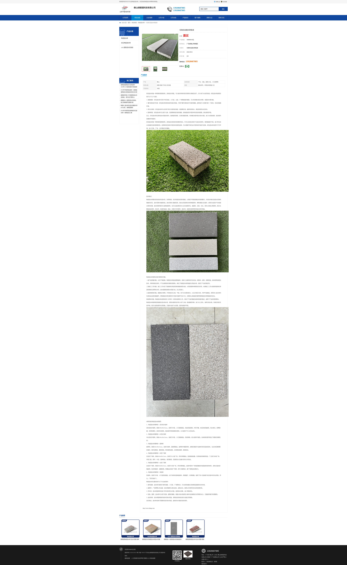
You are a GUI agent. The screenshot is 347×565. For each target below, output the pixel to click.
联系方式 (221, 17)
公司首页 (125, 17)
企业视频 (149, 17)
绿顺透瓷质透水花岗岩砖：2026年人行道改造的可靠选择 (129, 86)
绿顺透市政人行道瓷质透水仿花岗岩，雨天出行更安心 (129, 96)
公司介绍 (161, 17)
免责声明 (140, 558)
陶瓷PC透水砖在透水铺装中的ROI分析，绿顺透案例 (129, 106)
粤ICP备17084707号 (142, 552)
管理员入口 (146, 558)
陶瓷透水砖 (141, 22)
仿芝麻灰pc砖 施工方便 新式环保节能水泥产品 (220, 539)
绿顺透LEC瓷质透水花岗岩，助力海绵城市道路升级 (129, 101)
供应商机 (137, 17)
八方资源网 (134, 558)
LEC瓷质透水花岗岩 (127, 47)
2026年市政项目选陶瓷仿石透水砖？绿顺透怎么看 (129, 111)
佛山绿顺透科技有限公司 (153, 552)
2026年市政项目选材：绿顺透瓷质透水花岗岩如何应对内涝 (129, 91)
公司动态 (173, 17)
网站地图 (152, 558)
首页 (129, 22)
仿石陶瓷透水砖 (126, 43)
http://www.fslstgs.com (149, 508)
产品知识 (185, 17)
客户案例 (197, 17)
